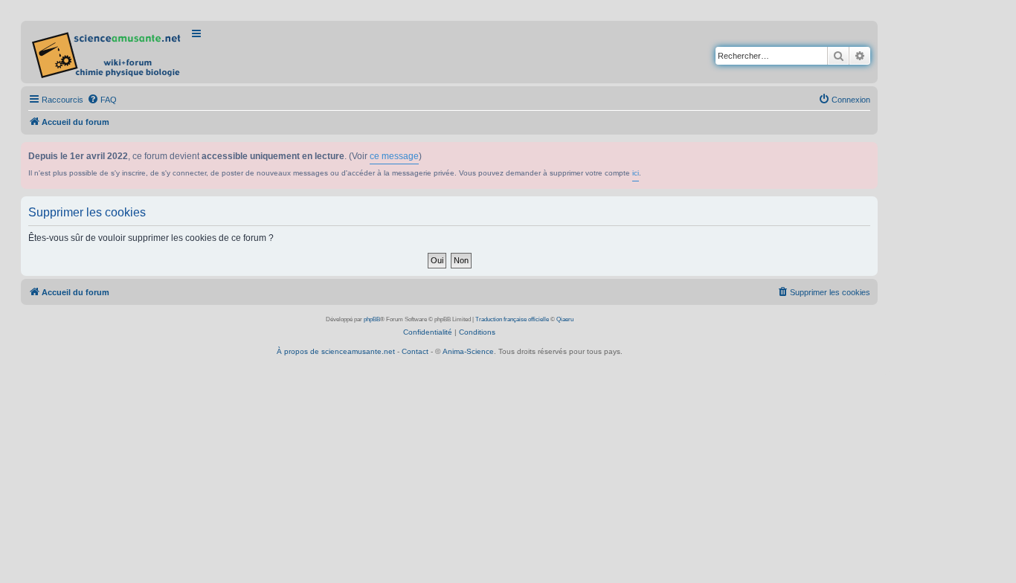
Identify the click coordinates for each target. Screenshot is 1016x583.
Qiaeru (564, 319)
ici (635, 173)
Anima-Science (468, 351)
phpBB (372, 319)
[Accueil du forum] (107, 52)
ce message (394, 156)
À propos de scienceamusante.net (336, 351)
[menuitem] (102, 100)
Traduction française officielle (512, 319)
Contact (415, 351)
